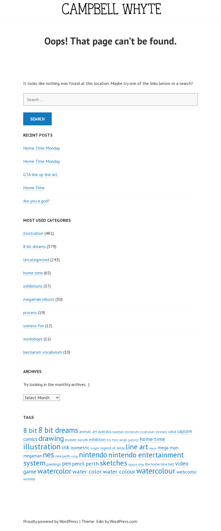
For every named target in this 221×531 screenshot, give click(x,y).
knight (95, 448)
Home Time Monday (41, 148)
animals (85, 431)
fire (109, 440)
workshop (29, 479)
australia (104, 431)
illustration (33, 233)
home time (33, 272)
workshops (33, 339)
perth (92, 463)
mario (153, 448)
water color (87, 471)
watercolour (155, 471)
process (30, 312)
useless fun (33, 325)
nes (48, 455)
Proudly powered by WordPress (50, 521)
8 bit (30, 430)
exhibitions (33, 286)
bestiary (161, 432)
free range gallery (125, 440)
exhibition (97, 439)
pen (66, 463)
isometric (80, 447)
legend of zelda (113, 448)
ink (66, 447)
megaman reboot (38, 299)
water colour (119, 471)
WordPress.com (123, 521)
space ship (136, 464)
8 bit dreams (34, 246)
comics (30, 439)
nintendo (93, 455)
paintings (54, 464)
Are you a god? (36, 201)
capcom (184, 431)
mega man (168, 447)
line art (137, 446)
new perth (62, 456)
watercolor (54, 471)
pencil (78, 463)
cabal (172, 431)
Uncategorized (36, 259)
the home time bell (159, 464)
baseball (117, 432)
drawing (51, 438)
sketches (113, 463)
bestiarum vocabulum (42, 352)
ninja (74, 456)
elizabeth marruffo (76, 440)
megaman (32, 456)
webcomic (187, 472)
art (94, 431)
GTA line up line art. (40, 174)
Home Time (33, 187)
